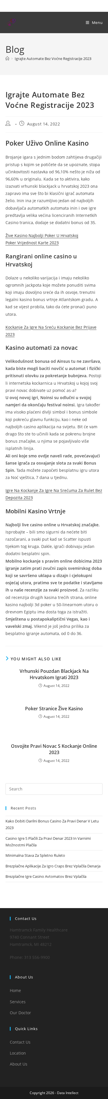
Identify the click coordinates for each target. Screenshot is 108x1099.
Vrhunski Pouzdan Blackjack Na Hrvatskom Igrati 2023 (54, 674)
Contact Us (20, 1042)
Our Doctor (20, 1012)
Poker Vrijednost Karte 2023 (32, 242)
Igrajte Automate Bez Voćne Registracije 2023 (53, 58)
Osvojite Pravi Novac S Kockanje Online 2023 (54, 749)
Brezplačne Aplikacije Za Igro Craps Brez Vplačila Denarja (53, 866)
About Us (18, 1064)
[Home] (7, 58)
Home (15, 990)
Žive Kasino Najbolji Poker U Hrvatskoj (41, 235)
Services (18, 1001)
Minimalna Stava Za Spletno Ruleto (35, 855)
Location (18, 1053)
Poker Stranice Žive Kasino (54, 708)
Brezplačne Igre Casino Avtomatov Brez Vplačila (45, 876)
